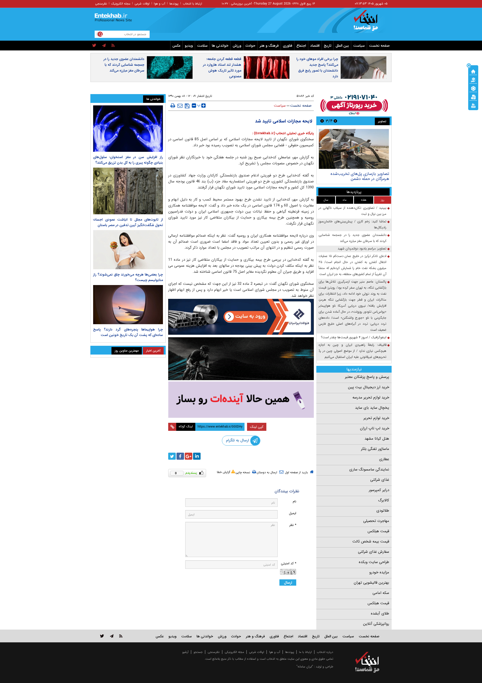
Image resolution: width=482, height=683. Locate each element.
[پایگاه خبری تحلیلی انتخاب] (370, 23)
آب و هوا (159, 3)
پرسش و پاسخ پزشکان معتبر (367, 377)
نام (294, 501)
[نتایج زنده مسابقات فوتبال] (473, 105)
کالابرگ (383, 500)
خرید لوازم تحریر (376, 418)
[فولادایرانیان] (241, 317)
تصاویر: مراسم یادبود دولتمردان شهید (362, 248)
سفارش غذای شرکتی (373, 552)
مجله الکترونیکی (234, 652)
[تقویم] (473, 96)
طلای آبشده (380, 613)
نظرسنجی (101, 3)
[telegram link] (111, 636)
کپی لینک (256, 427)
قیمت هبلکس (378, 531)
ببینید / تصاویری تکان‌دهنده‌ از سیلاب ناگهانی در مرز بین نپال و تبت (352, 211)
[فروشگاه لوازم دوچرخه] (241, 358)
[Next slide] (322, 120)
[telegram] (103, 46)
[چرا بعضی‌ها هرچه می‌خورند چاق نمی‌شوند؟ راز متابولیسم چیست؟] (128, 249)
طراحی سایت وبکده (374, 562)
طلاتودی (382, 511)
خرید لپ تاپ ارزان (374, 428)
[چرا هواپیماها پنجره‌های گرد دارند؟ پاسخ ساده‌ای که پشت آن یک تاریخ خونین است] (128, 304)
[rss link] (120, 636)
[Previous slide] (335, 120)
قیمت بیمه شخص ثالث (370, 541)
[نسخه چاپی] (172, 106)
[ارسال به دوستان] (180, 106)
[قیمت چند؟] (473, 79)
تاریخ (327, 45)
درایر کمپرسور (379, 490)
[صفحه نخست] (473, 71)
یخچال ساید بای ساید (372, 408)
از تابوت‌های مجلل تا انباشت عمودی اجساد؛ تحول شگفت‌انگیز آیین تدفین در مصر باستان (128, 222)
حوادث (250, 45)
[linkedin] (197, 456)
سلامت (202, 45)
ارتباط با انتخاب (192, 3)
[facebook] (180, 456)
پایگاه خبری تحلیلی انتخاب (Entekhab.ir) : (283, 133)
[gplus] (188, 456)
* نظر (292, 525)
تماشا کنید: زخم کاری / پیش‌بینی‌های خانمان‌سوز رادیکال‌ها (352, 224)
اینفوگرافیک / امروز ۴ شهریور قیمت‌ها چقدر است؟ (353, 337)
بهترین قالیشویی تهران (371, 583)
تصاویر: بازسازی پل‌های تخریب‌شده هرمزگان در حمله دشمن (360, 176)
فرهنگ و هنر (269, 45)
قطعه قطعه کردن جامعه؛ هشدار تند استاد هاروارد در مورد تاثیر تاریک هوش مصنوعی (222, 67)
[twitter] (94, 46)
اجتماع (301, 45)
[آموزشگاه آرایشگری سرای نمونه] (241, 399)
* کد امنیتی (288, 563)
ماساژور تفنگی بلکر (375, 449)
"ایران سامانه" (304, 666)
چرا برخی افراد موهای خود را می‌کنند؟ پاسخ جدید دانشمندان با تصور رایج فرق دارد (317, 67)
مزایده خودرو (379, 572)
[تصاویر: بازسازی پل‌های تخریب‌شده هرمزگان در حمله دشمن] (354, 149)
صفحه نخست (379, 45)
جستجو (198, 652)
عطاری (384, 459)
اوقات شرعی (142, 3)
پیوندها (173, 3)
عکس (176, 45)
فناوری (287, 45)
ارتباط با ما (305, 652)
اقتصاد (315, 45)
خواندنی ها (220, 45)
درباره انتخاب (325, 652)
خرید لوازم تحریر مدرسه (370, 397)
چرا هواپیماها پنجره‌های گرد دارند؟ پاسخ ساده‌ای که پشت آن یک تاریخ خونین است (128, 332)
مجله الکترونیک (120, 3)
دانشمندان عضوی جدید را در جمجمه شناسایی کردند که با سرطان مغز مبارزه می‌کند (123, 64)
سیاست (359, 45)
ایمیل (292, 513)
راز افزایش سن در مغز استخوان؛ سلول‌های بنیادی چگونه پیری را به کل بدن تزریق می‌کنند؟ (128, 159)
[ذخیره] (187, 106)
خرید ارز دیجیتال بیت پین (368, 387)
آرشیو (185, 652)
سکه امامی (381, 593)
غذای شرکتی (379, 480)
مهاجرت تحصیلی (376, 521)
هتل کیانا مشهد (377, 439)
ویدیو (189, 45)
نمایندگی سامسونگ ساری (369, 469)
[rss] (113, 46)
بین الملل (342, 45)
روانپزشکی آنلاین (376, 624)
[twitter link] (102, 636)
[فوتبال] (473, 88)
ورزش (237, 45)
